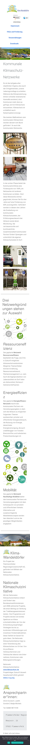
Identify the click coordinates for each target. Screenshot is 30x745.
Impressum (15, 26)
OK (8, 742)
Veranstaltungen (15, 38)
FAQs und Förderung (14, 32)
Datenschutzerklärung (17, 742)
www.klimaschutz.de (11, 670)
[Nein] (28, 740)
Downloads (14, 44)
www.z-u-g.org (8, 678)
